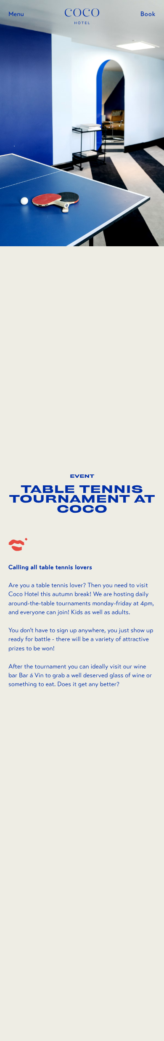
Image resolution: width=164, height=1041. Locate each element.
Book (148, 14)
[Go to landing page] (82, 16)
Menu (16, 14)
